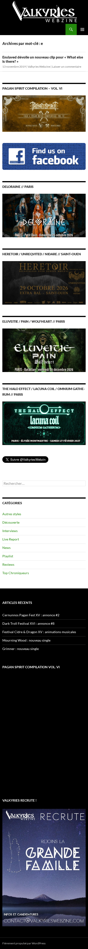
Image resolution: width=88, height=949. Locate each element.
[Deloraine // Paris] (44, 215)
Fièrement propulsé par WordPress (24, 943)
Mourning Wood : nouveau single (26, 640)
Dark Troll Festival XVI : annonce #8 (28, 623)
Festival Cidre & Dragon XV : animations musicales (39, 632)
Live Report (10, 539)
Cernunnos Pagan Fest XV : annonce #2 (30, 615)
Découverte (10, 522)
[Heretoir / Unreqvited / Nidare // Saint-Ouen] (44, 282)
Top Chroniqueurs (15, 573)
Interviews (10, 531)
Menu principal (82, 29)
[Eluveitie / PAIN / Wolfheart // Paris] (44, 350)
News (6, 548)
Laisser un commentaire (66, 66)
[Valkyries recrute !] (44, 867)
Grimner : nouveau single (20, 649)
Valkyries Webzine (39, 66)
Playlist (7, 556)
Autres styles (11, 514)
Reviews (8, 564)
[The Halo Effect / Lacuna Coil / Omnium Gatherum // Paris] (44, 423)
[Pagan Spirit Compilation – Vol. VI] (44, 113)
